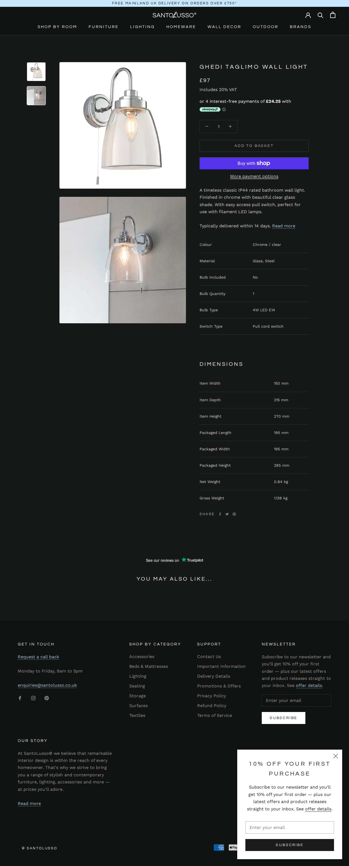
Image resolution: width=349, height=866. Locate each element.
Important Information (221, 666)
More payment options (254, 176)
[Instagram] (33, 697)
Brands (300, 27)
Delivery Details (213, 676)
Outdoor (265, 27)
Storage (137, 695)
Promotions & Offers (219, 686)
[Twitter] (227, 514)
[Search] (320, 15)
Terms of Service (214, 715)
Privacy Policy (211, 695)
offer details (318, 808)
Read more (283, 225)
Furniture (104, 27)
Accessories (141, 656)
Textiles (137, 715)
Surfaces (138, 705)
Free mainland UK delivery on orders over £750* (174, 3)
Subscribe (289, 845)
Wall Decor (224, 27)
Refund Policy (211, 705)
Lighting (142, 27)
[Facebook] (220, 514)
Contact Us (209, 656)
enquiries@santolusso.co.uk (47, 685)
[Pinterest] (234, 514)
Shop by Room (57, 27)
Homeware (181, 27)
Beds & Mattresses (148, 666)
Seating (137, 686)
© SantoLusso (39, 848)
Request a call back (38, 656)
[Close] (335, 756)
